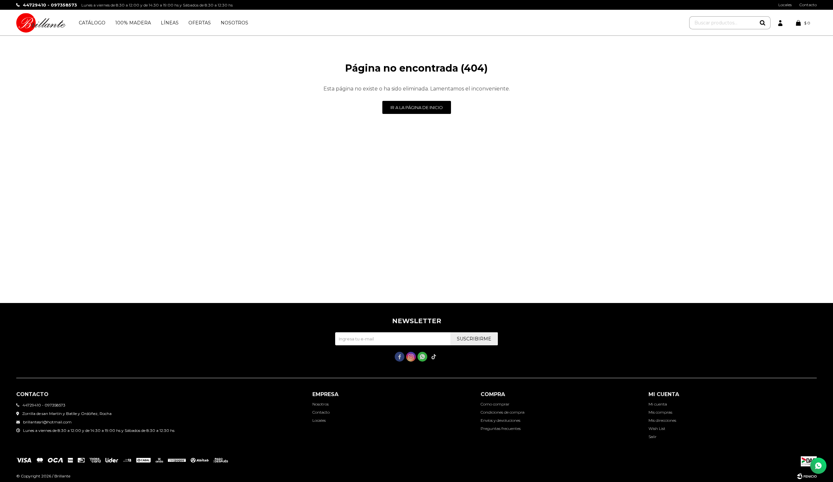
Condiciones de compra (503, 412)
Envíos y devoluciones (500, 420)
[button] (762, 22)
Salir (653, 436)
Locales (785, 4)
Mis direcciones (662, 420)
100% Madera (133, 23)
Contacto (808, 4)
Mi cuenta (658, 404)
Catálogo (92, 23)
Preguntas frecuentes (501, 428)
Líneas (170, 23)
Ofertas (199, 23)
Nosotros (234, 23)
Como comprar (495, 404)
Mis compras (660, 412)
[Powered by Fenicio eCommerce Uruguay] (807, 476)
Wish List (657, 428)
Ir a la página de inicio (416, 107)
